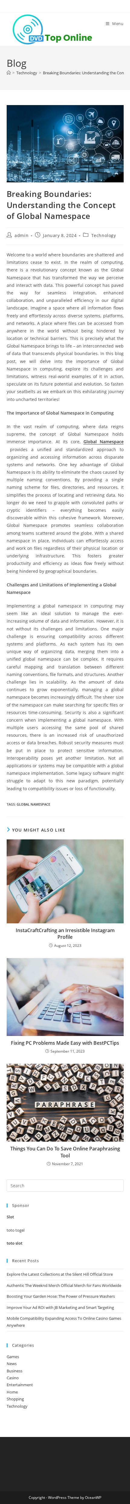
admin (21, 235)
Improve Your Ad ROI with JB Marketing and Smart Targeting (60, 1307)
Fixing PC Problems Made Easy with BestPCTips (65, 1043)
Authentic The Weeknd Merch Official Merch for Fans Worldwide (64, 1285)
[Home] (9, 72)
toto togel (15, 1230)
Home (12, 1392)
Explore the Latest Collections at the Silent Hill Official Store (60, 1274)
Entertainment (20, 1384)
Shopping (15, 1399)
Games (13, 1356)
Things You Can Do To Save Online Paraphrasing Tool (65, 1152)
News (12, 1363)
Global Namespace (103, 441)
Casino (13, 1378)
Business (14, 1371)
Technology (103, 235)
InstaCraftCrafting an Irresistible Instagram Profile (65, 933)
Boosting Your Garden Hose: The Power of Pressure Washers (61, 1296)
